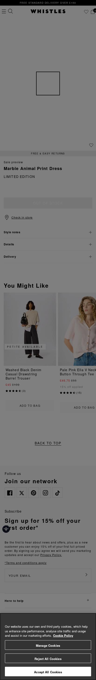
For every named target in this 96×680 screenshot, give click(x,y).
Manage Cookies (48, 645)
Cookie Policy (63, 635)
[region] (48, 646)
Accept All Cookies (48, 672)
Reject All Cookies (47, 659)
